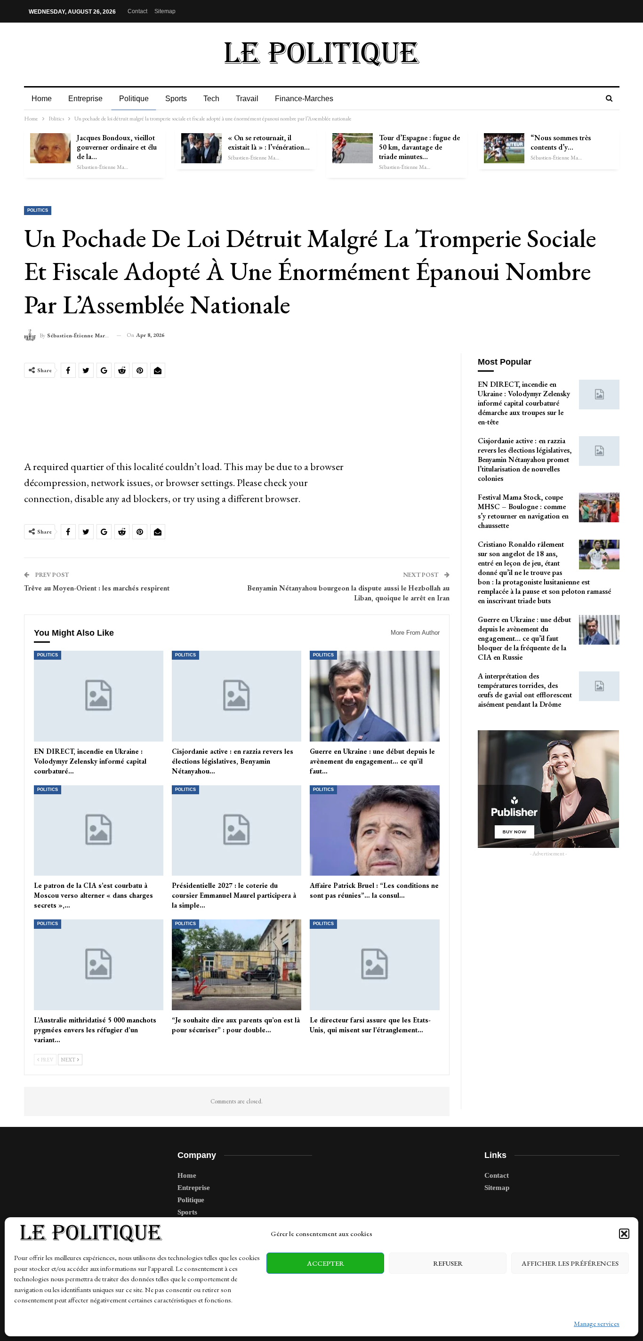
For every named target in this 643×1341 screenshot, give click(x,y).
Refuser (448, 1263)
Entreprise (85, 99)
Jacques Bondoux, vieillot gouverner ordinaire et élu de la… (117, 147)
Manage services (596, 1323)
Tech (211, 99)
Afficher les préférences (570, 1263)
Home (42, 99)
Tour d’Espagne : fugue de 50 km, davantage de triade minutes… (419, 147)
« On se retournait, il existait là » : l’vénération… (269, 142)
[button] (624, 1233)
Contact (137, 11)
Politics (37, 210)
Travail (247, 99)
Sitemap (165, 11)
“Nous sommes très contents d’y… (560, 142)
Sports (176, 99)
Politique (134, 99)
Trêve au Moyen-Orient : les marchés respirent (96, 587)
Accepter (325, 1263)
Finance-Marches (304, 99)
